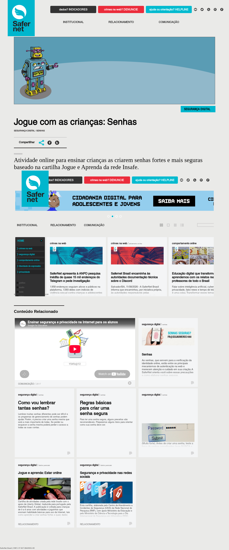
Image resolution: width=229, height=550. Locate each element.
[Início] (21, 18)
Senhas (40, 131)
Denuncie (131, 10)
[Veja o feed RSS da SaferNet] (208, 9)
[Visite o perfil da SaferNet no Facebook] (221, 9)
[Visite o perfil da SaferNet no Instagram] (215, 9)
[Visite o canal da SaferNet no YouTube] (195, 9)
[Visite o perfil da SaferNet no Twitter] (202, 9)
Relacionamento (121, 22)
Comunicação (169, 22)
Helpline (181, 10)
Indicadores (78, 10)
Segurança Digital (197, 109)
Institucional (73, 22)
